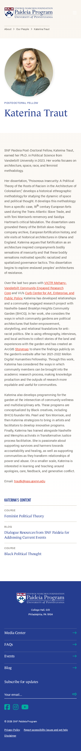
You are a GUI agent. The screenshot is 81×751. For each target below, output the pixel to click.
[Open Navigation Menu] (75, 13)
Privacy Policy (12, 730)
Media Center (14, 633)
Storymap (22, 349)
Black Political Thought (22, 554)
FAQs (8, 644)
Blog (7, 668)
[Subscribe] (74, 694)
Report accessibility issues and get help (46, 730)
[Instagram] (16, 707)
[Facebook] (7, 707)
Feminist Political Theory (24, 516)
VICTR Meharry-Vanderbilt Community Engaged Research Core (35, 287)
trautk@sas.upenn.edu (29, 481)
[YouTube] (25, 707)
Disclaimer (10, 735)
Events (9, 656)
